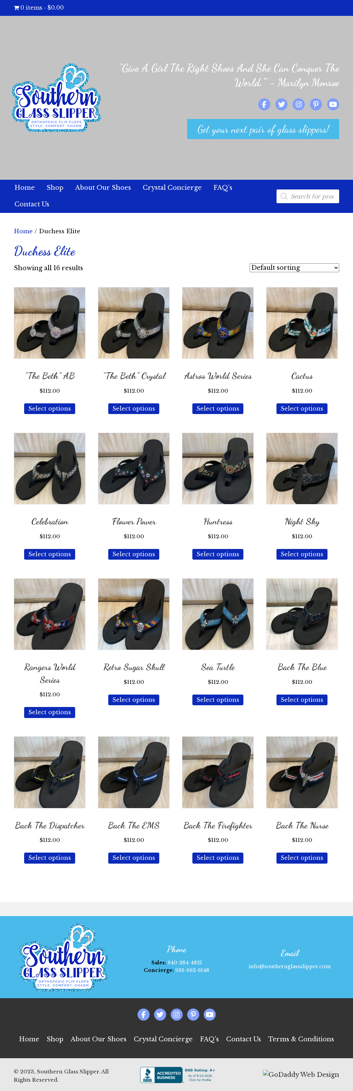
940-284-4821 (185, 963)
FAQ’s (209, 1039)
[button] (263, 129)
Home (23, 231)
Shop (55, 1039)
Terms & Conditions (301, 1039)
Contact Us (243, 1039)
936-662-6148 (192, 970)
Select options (49, 408)
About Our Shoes (99, 1039)
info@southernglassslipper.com (290, 966)
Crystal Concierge (163, 1039)
